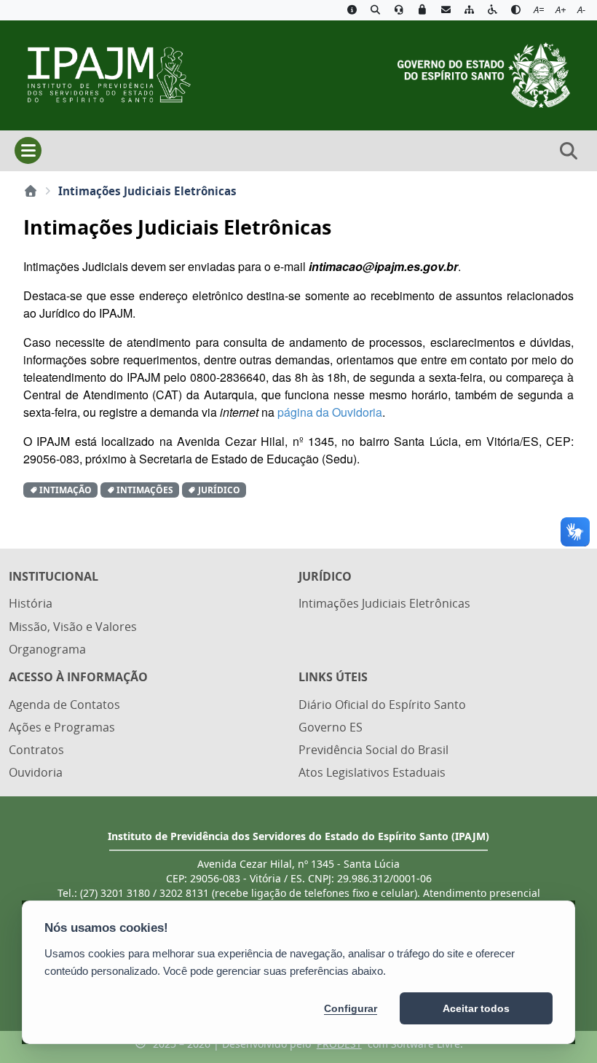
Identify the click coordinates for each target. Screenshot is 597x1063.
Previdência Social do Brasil (373, 750)
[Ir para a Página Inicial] (103, 74)
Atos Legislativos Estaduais (372, 772)
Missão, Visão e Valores (73, 627)
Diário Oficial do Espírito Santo (382, 705)
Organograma (47, 649)
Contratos (36, 750)
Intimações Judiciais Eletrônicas (384, 603)
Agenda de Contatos (64, 705)
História (30, 603)
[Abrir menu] (28, 150)
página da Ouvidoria (329, 412)
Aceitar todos (476, 1008)
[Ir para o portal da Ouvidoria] (399, 10)
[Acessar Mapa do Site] (469, 10)
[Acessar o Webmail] (445, 10)
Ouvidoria (36, 772)
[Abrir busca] (568, 151)
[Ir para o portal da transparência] (375, 10)
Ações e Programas (62, 727)
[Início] (30, 191)
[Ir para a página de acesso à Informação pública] (351, 10)
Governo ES (330, 727)
